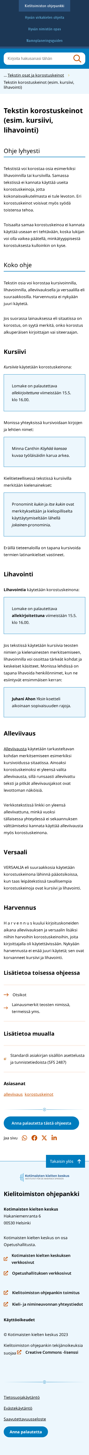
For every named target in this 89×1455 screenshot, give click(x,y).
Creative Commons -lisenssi (47, 1353)
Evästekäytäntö (18, 1408)
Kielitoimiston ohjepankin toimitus (42, 1293)
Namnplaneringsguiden (44, 40)
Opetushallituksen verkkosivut (37, 1273)
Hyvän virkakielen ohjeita (44, 17)
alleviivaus (13, 1094)
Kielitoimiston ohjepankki (44, 6)
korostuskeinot (39, 1094)
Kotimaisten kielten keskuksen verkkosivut (37, 1259)
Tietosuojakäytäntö (22, 1397)
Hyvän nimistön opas (44, 29)
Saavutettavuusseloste (25, 1419)
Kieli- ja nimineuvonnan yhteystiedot (43, 1304)
